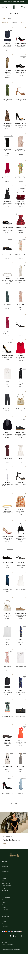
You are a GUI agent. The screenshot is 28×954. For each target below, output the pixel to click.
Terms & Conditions (6, 942)
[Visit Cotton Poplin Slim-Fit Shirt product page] (7, 623)
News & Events (5, 871)
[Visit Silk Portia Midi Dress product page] (7, 572)
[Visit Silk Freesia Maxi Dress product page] (7, 288)
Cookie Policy (5, 909)
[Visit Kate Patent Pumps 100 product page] (7, 340)
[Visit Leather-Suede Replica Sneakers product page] (20, 416)
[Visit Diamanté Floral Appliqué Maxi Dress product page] (7, 314)
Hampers (4, 888)
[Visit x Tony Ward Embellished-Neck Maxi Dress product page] (7, 133)
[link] (14, 822)
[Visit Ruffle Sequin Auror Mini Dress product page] (20, 133)
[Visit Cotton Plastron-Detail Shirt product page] (7, 365)
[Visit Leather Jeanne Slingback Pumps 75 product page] (20, 314)
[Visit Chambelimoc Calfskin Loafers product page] (7, 237)
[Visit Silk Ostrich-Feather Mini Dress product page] (7, 699)
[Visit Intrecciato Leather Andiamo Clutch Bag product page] (20, 699)
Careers (4, 921)
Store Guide (5, 866)
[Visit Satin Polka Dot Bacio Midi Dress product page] (7, 750)
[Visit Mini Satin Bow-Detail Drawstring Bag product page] (20, 520)
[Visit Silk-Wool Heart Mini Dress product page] (20, 340)
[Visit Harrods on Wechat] (21, 936)
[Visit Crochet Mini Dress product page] (20, 442)
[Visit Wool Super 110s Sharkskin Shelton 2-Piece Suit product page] (7, 27)
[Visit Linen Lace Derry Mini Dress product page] (20, 724)
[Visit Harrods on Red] (18, 936)
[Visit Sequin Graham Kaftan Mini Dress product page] (20, 160)
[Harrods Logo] (14, 855)
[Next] (19, 803)
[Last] (22, 803)
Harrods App (5, 890)
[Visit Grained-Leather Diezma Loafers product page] (7, 724)
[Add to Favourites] (12, 28)
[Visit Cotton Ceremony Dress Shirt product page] (20, 649)
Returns (4, 880)
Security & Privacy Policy (7, 944)
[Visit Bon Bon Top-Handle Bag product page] (20, 391)
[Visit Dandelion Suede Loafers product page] (7, 546)
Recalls (4, 907)
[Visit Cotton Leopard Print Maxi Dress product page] (7, 107)
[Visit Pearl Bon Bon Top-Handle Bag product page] (7, 597)
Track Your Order (6, 883)
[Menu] (2, 7)
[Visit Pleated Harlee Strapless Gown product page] (20, 776)
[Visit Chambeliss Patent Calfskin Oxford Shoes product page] (7, 211)
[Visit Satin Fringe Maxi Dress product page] (20, 263)
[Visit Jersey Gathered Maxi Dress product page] (7, 82)
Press (3, 924)
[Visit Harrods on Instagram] (13, 936)
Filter (22, 22)
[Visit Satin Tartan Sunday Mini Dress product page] (20, 211)
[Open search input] (6, 7)
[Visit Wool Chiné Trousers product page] (7, 391)
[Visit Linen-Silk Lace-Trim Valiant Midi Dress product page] (7, 186)
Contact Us (4, 904)
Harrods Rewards (6, 897)
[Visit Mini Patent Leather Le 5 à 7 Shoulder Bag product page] (20, 186)
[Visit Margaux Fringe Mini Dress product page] (20, 365)
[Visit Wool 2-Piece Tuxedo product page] (7, 674)
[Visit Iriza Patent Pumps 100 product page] (20, 107)
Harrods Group (5, 916)
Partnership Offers (6, 900)
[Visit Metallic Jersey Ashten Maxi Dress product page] (7, 54)
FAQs (3, 902)
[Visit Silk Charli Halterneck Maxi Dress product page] (20, 623)
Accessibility (5, 940)
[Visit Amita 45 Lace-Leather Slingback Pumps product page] (20, 546)
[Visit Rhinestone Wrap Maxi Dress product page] (20, 750)
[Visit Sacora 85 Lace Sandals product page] (20, 467)
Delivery (4, 878)
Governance (5, 926)
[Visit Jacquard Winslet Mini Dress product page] (20, 572)
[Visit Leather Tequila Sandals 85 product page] (20, 82)
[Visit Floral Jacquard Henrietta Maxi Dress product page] (7, 649)
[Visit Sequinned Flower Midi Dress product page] (20, 288)
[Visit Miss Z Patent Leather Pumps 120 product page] (7, 776)
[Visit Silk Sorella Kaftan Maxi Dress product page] (20, 237)
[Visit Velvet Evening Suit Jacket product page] (7, 416)
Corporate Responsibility (7, 919)
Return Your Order (6, 885)
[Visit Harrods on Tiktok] (16, 936)
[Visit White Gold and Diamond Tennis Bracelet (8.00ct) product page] (7, 263)
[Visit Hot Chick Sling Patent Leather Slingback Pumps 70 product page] (20, 27)
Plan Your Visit (5, 864)
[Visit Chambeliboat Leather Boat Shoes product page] (20, 597)
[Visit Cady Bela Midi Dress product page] (7, 442)
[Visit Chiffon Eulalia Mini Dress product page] (20, 493)
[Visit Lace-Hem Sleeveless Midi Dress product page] (7, 160)
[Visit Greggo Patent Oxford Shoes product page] (20, 54)
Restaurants (5, 869)
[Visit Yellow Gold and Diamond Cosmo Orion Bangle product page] (7, 493)
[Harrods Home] (14, 7)
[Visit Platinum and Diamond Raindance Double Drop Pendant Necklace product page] (7, 467)
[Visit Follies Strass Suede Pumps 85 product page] (7, 520)
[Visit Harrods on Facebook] (10, 936)
